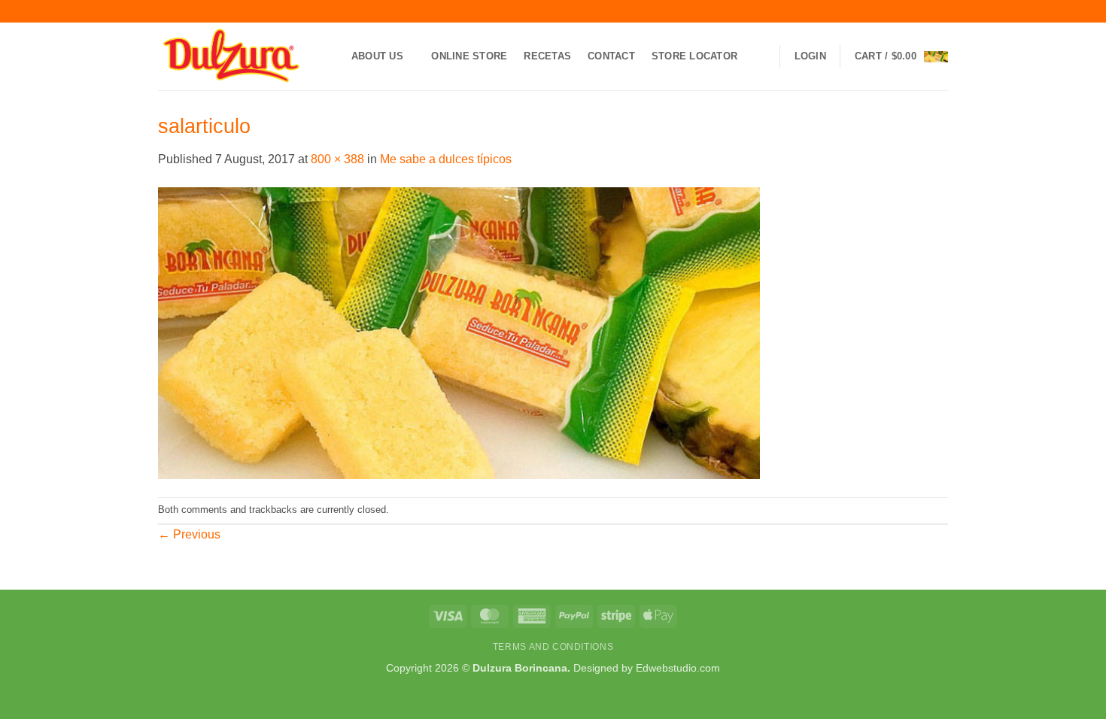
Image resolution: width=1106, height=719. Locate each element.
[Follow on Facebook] (883, 11)
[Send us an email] (926, 11)
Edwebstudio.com (678, 668)
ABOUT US (377, 56)
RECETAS (547, 56)
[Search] (759, 56)
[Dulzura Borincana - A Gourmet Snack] (233, 56)
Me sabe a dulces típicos (446, 159)
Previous (189, 534)
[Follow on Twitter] (911, 11)
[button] (810, 56)
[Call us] (940, 11)
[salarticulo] (459, 332)
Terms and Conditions (553, 647)
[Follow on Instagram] (897, 11)
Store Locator (694, 56)
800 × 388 (337, 159)
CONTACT (611, 56)
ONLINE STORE (469, 56)
